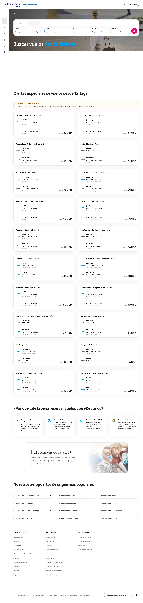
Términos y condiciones (21, 595)
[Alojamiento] (4, 27)
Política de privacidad (39, 595)
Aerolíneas (49, 545)
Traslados (16, 579)
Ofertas (16, 566)
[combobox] (25, 31)
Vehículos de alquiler (20, 562)
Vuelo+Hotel (17, 545)
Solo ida (34, 23)
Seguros (16, 571)
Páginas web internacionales (116, 595)
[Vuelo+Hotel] (4, 15)
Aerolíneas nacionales (53, 550)
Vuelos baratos (22, 13)
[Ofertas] (4, 33)
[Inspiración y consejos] (4, 46)
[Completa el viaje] (4, 40)
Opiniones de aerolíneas (54, 554)
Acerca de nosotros (84, 537)
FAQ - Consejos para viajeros (55, 575)
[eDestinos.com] (14, 13)
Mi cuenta (133, 5)
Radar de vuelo (50, 541)
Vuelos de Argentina (34, 13)
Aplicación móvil (51, 537)
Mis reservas (82, 545)
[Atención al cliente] (4, 52)
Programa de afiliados (85, 541)
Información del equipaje (54, 571)
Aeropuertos (50, 558)
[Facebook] (137, 595)
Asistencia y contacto (85, 550)
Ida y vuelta (22, 23)
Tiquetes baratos (19, 550)
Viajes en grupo (18, 575)
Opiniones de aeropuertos (54, 562)
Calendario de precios (53, 566)
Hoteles (16, 558)
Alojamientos (17, 541)
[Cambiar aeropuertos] (43, 31)
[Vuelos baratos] (4, 21)
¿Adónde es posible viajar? (22, 554)
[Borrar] (37, 32)
